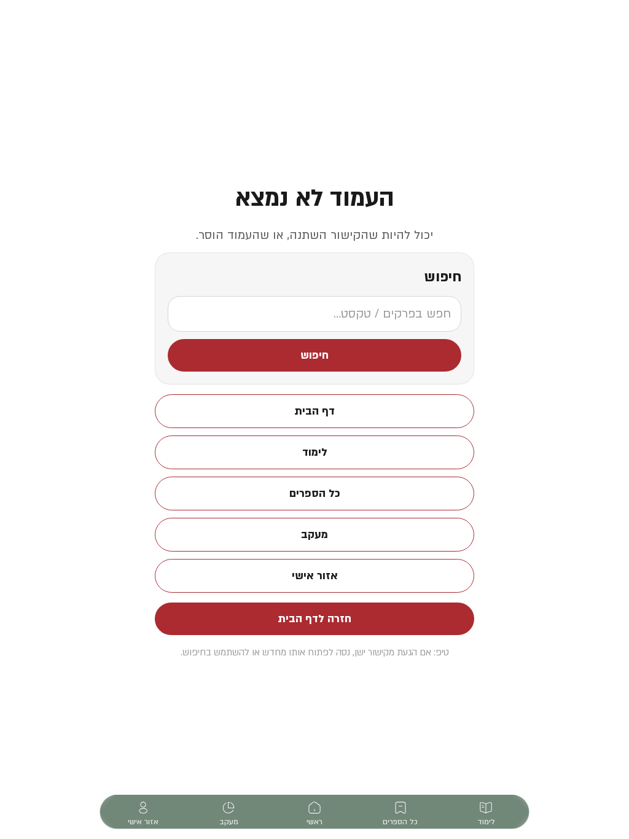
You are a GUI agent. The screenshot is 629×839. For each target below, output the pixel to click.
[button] (314, 355)
